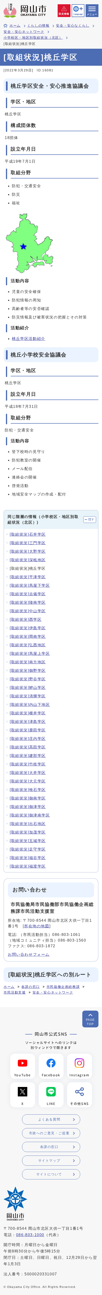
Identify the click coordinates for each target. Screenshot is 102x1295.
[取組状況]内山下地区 (30, 705)
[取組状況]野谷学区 (28, 679)
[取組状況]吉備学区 (28, 594)
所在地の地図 (36, 926)
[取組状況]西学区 (26, 619)
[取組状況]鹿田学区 (28, 730)
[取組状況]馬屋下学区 (30, 585)
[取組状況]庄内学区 (28, 739)
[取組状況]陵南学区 (28, 602)
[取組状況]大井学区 (28, 773)
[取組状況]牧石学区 (28, 790)
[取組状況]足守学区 (28, 849)
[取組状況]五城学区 (28, 841)
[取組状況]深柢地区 (28, 560)
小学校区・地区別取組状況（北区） (33, 37)
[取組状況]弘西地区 (28, 645)
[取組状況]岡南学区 (28, 636)
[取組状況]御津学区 (28, 807)
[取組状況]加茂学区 (28, 832)
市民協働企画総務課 (63, 987)
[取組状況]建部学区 (28, 756)
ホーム (15, 25)
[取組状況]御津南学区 (30, 815)
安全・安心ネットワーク (24, 32)
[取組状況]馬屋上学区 (30, 654)
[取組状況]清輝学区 (28, 696)
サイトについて (49, 1174)
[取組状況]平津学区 (28, 577)
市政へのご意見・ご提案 (49, 1133)
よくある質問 (49, 1119)
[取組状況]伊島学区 (28, 628)
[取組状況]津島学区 (28, 722)
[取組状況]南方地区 (28, 662)
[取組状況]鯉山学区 (28, 688)
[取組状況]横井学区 (28, 713)
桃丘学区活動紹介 (28, 339)
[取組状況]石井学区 (28, 534)
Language (78, 14)
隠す (91, 519)
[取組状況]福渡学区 (28, 866)
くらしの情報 (38, 25)
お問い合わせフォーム (29, 954)
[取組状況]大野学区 (28, 551)
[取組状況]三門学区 (28, 543)
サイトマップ (49, 1160)
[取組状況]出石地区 (28, 824)
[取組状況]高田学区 (28, 747)
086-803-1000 (30, 1235)
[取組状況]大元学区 (28, 781)
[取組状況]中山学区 (28, 611)
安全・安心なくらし (72, 25)
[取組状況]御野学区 (28, 671)
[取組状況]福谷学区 (28, 858)
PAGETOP (90, 1022)
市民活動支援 (15, 992)
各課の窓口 (30, 987)
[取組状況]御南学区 (28, 798)
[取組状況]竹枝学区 (28, 764)
